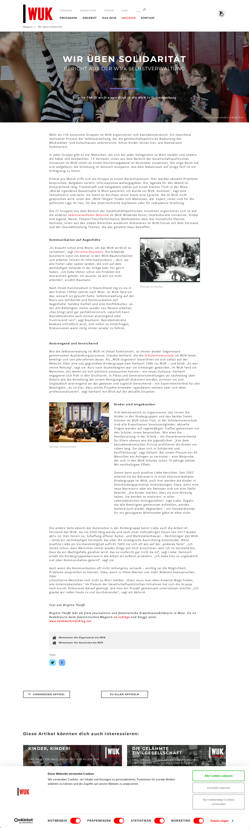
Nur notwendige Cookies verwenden (218, 802)
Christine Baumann (88, 252)
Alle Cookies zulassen (219, 775)
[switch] (119, 821)
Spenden (66, 10)
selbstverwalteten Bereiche (88, 215)
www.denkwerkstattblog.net (70, 621)
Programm (68, 18)
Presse (109, 10)
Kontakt (148, 18)
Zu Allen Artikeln (124, 694)
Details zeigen (220, 820)
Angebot (89, 18)
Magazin (129, 18)
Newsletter (88, 10)
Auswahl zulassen (218, 787)
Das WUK (109, 18)
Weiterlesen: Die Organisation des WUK (82, 637)
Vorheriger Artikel (48, 694)
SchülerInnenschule (160, 355)
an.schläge (122, 617)
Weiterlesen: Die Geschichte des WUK (81, 642)
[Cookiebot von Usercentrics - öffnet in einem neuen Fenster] (24, 821)
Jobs (124, 10)
